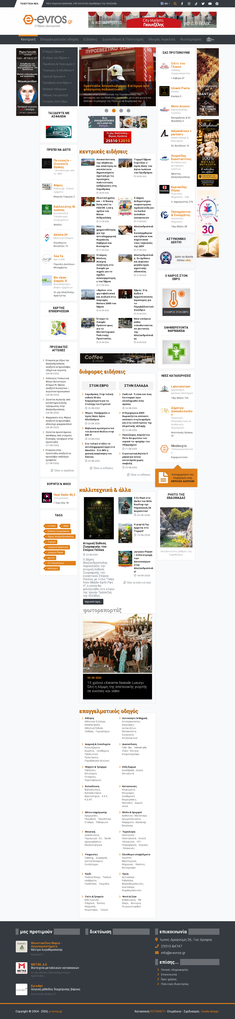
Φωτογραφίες (191, 39)
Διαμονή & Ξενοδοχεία (97, 744)
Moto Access (180, 106)
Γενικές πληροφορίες (174, 969)
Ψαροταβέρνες (93, 780)
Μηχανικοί (127, 864)
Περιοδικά (90, 819)
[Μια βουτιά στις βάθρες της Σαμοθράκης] (176, 527)
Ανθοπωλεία (128, 899)
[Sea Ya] (47, 259)
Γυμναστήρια (102, 731)
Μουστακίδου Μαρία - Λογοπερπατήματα (46, 944)
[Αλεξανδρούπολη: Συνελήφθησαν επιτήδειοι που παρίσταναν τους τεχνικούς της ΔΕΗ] (125, 230)
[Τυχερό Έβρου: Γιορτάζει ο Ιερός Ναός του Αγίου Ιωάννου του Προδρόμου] (125, 163)
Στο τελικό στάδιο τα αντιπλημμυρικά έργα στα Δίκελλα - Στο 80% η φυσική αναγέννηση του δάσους (100, 450)
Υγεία (125, 873)
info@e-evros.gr (173, 953)
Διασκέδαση (129, 744)
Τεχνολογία (128, 831)
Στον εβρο (99, 385)
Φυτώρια (136, 903)
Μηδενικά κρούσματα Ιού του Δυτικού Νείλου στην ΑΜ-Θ (99, 431)
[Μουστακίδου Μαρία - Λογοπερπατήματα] (21, 946)
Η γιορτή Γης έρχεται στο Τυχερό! (141, 527)
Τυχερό (51, 542)
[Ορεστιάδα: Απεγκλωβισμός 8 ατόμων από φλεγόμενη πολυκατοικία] (105, 76)
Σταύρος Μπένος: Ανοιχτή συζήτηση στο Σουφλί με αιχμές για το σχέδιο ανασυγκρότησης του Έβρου (105, 268)
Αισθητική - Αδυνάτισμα (134, 815)
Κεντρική (28, 39)
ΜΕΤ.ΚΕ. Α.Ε (39, 964)
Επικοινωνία (169, 974)
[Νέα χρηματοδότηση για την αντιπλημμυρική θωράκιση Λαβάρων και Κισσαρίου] (88, 230)
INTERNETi (157, 1011)
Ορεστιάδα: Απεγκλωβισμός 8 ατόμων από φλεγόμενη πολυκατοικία (104, 87)
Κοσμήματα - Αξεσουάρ (134, 822)
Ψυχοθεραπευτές (132, 890)
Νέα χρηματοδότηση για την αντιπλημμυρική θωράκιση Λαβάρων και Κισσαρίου (106, 236)
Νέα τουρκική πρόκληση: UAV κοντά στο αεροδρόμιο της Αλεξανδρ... (69, 3)
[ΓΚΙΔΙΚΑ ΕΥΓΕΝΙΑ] (208, 223)
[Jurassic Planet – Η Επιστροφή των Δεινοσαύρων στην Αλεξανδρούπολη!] (125, 559)
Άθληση (89, 718)
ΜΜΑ (65, 526)
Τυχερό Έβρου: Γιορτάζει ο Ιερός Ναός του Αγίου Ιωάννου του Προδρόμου (143, 166)
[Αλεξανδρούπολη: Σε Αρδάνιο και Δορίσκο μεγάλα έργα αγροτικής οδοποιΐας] (125, 258)
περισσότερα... (93, 601)
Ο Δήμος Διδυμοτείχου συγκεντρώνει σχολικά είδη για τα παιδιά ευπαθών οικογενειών (144, 207)
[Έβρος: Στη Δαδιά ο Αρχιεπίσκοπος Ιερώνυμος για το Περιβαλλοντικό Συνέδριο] (125, 293)
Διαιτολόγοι (128, 887)
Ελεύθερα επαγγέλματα (136, 854)
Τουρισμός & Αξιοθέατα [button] (57, 70)
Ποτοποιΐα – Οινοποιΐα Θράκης (62, 164)
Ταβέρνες (90, 770)
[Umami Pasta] (164, 91)
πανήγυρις (53, 568)
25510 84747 (171, 946)
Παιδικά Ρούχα (92, 877)
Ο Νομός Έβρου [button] (52, 51)
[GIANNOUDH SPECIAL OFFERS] (27, 82)
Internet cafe (140, 747)
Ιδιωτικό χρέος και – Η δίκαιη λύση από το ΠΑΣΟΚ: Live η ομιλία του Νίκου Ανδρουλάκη (105, 207)
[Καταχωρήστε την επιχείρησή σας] (176, 475)
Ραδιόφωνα (102, 822)
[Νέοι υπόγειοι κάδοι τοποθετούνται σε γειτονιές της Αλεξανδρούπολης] (125, 323)
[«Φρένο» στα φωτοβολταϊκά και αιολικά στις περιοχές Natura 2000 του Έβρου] (88, 294)
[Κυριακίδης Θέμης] (164, 189)
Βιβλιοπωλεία (92, 789)
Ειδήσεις (90, 39)
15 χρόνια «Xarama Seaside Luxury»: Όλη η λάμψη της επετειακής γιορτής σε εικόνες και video (106, 687)
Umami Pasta (180, 88)
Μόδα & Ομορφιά (132, 812)
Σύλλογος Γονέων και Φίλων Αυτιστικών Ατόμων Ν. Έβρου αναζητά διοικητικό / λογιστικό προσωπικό (58, 385)
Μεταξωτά (128, 773)
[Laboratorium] (164, 389)
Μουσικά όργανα (93, 845)
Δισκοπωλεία (92, 835)
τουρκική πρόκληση (58, 547)
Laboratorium (180, 386)
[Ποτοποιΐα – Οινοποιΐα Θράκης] (47, 163)
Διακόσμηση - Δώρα (132, 770)
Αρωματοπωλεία (131, 819)
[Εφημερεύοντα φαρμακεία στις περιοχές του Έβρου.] (176, 352)
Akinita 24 (60, 234)
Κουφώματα (128, 789)
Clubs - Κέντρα (130, 750)
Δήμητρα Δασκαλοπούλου (182, 411)
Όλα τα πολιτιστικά (138, 582)
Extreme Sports (92, 724)
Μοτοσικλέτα (129, 731)
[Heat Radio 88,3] (47, 497)
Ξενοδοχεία (103, 750)
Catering (89, 857)
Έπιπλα (101, 903)
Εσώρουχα (127, 825)
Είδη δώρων (129, 767)
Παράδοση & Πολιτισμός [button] (58, 64)
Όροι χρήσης (169, 979)
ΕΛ (166, 3)
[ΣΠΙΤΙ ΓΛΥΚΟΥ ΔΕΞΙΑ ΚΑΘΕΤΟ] (208, 82)
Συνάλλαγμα (91, 864)
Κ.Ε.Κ (104, 796)
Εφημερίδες (91, 815)
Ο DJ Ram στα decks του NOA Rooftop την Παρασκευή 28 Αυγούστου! (143, 504)
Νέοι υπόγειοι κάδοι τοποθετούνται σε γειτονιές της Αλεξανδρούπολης (143, 328)
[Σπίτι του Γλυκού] (164, 66)
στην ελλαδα (136, 385)
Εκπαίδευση (92, 786)
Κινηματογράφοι (130, 754)
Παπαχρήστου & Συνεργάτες (181, 213)
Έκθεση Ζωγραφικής (58, 531)
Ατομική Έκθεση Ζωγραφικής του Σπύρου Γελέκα (94, 547)
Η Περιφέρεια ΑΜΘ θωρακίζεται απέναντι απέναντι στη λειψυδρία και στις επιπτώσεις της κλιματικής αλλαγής (137, 419)
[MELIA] (101, 121)
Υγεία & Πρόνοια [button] (53, 76)
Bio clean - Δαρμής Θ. (61, 279)
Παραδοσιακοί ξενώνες (97, 760)
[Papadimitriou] (133, 121)
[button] (85, 76)
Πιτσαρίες (90, 776)
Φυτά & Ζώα (129, 896)
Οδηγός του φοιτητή (55, 95)
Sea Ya (58, 256)
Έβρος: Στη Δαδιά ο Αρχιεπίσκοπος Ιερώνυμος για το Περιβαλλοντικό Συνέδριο (143, 300)
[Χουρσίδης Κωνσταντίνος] (164, 158)
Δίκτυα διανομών (94, 861)
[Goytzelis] (152, 19)
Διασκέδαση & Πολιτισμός (123, 39)
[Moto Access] (164, 109)
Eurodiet (37, 986)
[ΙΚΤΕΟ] (117, 137)
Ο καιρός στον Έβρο (55, 101)
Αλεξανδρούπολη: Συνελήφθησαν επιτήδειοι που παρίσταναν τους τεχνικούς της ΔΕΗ (143, 236)
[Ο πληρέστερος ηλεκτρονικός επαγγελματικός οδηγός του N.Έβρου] (48, 21)
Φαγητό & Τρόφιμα (95, 767)
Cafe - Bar (127, 747)
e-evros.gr (55, 1011)
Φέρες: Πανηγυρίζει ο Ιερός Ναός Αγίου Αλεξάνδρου (97, 416)
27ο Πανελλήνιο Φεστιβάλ (56, 563)
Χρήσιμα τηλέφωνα (54, 89)
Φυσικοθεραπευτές (132, 883)
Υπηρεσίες (91, 854)
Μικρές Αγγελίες (162, 39)
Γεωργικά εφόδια (131, 906)
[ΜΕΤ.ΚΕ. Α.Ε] (21, 968)
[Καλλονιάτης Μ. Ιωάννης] (47, 209)
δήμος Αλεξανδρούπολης (61, 536)
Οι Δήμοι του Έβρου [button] (55, 58)
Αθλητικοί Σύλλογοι (95, 721)
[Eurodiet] (21, 989)
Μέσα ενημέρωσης (96, 812)
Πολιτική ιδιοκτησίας (175, 984)
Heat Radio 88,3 (64, 494)
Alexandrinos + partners (181, 132)
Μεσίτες (140, 864)
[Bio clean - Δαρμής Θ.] (47, 280)
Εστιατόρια (91, 773)
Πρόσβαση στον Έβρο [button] (56, 82)
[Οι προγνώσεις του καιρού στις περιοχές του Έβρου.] (176, 302)
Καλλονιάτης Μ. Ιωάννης (65, 208)
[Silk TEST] (208, 152)
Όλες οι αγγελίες (64, 470)
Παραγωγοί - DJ (93, 838)
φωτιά (51, 558)
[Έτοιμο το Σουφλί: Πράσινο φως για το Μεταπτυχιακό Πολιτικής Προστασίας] (88, 323)
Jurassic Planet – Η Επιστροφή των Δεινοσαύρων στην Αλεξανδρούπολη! (143, 561)
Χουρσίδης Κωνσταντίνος (181, 157)
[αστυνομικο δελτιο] (176, 258)
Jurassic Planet (55, 552)
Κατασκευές (129, 786)
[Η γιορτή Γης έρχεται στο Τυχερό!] (125, 533)
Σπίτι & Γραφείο (94, 896)
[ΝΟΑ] (117, 358)
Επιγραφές (128, 793)
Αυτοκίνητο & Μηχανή (134, 718)
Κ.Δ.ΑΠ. (89, 799)
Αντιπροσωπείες (131, 721)
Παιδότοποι (90, 883)
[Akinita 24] (47, 237)
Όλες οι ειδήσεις (103, 468)
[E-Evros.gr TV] (210, 39)
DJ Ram (52, 526)
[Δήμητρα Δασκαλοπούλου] (164, 410)
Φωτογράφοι (129, 867)
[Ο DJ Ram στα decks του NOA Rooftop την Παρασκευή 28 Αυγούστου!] (125, 505)
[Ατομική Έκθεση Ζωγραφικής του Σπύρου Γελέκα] (99, 518)
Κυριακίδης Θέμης (179, 188)
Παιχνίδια (104, 883)
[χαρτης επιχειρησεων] (58, 328)
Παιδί (88, 873)
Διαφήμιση (101, 857)
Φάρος (58, 185)
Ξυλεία (104, 909)
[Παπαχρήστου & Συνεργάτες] (164, 214)
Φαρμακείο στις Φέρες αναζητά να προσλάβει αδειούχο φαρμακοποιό (59, 420)
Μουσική (90, 831)
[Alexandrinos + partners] (164, 134)
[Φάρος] (47, 186)
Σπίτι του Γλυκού (178, 65)
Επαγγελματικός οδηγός (59, 39)
